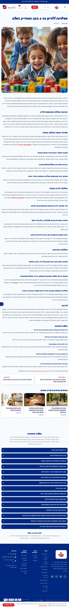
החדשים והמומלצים (24, 564)
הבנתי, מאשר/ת (8, 604)
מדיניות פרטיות (43, 580)
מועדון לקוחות (43, 566)
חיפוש (34, 7)
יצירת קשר (44, 591)
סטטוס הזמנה (23, 568)
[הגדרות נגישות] (2, 304)
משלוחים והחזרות (45, 576)
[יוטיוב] (56, 576)
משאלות (35, 560)
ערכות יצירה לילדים (18, 198)
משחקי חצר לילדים (25, 144)
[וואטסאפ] (52, 576)
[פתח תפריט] (65, 7)
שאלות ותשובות (45, 558)
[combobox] (40, 7)
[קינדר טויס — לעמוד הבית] (56, 7)
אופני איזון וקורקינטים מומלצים (40, 371)
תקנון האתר (44, 569)
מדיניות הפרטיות (43, 605)
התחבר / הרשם (35, 556)
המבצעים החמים (24, 559)
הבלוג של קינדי (45, 587)
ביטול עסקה (44, 572)
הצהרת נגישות (43, 583)
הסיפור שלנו (44, 554)
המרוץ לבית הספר (24, 572)
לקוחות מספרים (45, 562)
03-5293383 (11, 554)
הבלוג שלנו (56, 23)
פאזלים (15, 282)
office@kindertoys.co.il (8, 557)
